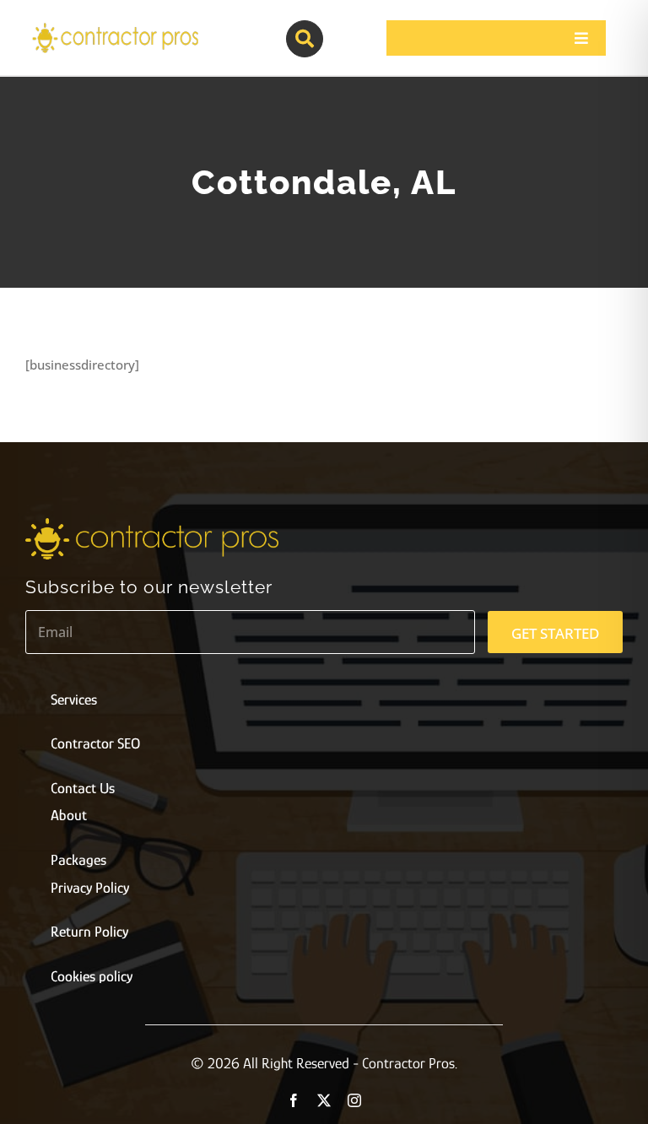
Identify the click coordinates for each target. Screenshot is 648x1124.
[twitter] (324, 1100)
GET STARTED (555, 633)
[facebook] (293, 1100)
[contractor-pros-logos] (114, 27)
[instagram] (354, 1100)
